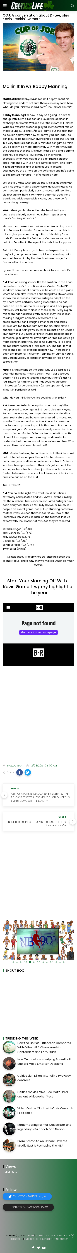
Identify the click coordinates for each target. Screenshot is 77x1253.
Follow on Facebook (30, 1207)
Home (31, 1235)
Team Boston (61, 1239)
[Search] (72, 5)
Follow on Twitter (29, 1196)
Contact (50, 1235)
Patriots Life (31, 1239)
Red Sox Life (16, 1239)
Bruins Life (46, 1239)
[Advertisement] (38, 720)
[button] (19, 772)
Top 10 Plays (63, 1235)
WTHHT (39, 1235)
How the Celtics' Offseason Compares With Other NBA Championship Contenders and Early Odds (44, 1047)
